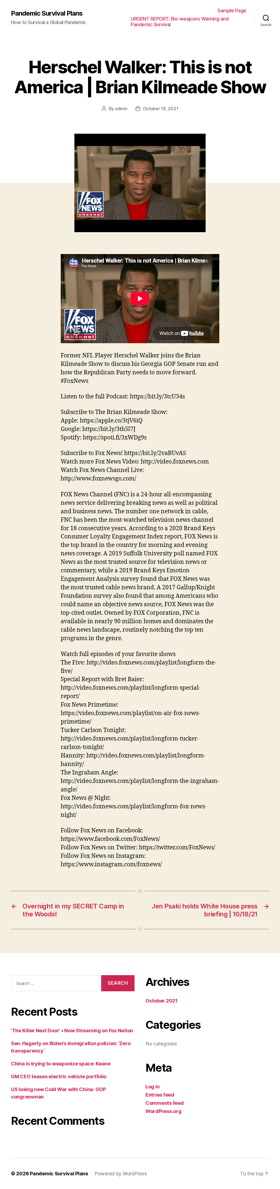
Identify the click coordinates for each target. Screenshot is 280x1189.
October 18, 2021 (161, 108)
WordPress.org (163, 1111)
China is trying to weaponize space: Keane (60, 1063)
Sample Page (231, 10)
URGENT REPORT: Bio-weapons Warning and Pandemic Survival (179, 22)
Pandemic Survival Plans (47, 13)
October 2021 (161, 1001)
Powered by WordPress (121, 1173)
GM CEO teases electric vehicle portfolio (58, 1076)
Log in (152, 1086)
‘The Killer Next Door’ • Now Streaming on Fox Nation (72, 1030)
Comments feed (164, 1103)
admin (121, 108)
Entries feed (159, 1095)
